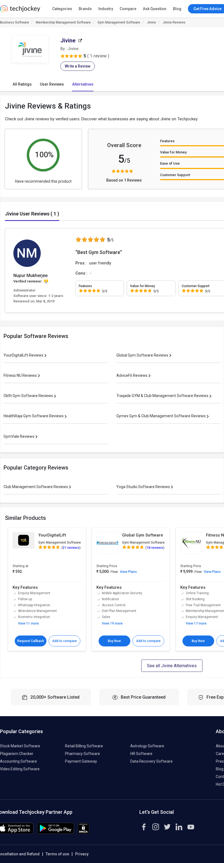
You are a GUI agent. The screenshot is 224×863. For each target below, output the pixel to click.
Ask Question (154, 9)
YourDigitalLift (52, 535)
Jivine (151, 22)
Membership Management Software (63, 22)
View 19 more (112, 623)
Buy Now (114, 641)
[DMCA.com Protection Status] (83, 832)
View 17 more (196, 623)
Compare (128, 9)
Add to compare (64, 641)
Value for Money (173, 152)
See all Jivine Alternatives (172, 665)
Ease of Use (170, 163)
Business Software (14, 22)
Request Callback (30, 641)
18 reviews (154, 548)
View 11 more (28, 623)
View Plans (128, 572)
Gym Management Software (119, 22)
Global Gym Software (142, 535)
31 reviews (71, 548)
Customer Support (175, 175)
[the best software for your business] (20, 11)
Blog (177, 9)
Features (167, 141)
